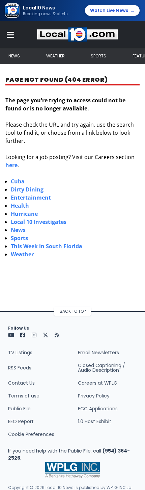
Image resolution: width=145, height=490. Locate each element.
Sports (98, 56)
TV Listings (20, 352)
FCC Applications (98, 408)
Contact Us (21, 383)
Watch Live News (112, 10)
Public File (19, 408)
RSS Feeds (19, 367)
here (11, 165)
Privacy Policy (94, 395)
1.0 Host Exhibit (94, 421)
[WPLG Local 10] (77, 34)
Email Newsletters (98, 352)
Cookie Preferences (31, 434)
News (14, 56)
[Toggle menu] (10, 34)
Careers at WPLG (97, 383)
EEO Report (21, 421)
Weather (55, 56)
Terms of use (23, 395)
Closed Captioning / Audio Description (101, 367)
